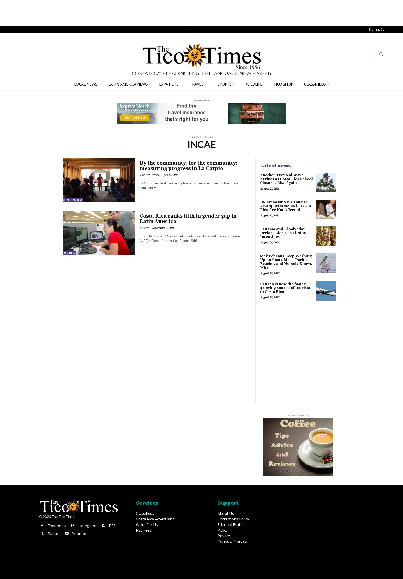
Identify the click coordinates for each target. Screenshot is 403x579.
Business (69, 252)
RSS (112, 526)
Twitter (54, 533)
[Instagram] (73, 526)
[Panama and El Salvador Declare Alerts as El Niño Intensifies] (326, 236)
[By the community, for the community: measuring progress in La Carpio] (99, 180)
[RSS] (103, 526)
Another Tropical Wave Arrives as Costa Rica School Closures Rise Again (286, 179)
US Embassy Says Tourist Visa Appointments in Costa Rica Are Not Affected (285, 206)
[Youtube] (66, 534)
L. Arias (144, 228)
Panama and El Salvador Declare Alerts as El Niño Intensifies (283, 233)
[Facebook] (42, 526)
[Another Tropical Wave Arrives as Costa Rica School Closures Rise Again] (326, 182)
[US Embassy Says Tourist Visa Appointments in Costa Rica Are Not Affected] (326, 209)
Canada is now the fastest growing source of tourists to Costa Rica (285, 288)
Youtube (79, 533)
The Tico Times (149, 175)
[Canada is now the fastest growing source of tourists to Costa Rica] (326, 291)
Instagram (87, 526)
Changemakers (73, 199)
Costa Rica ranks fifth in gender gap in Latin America (188, 219)
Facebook (57, 526)
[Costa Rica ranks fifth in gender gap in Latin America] (99, 233)
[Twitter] (42, 534)
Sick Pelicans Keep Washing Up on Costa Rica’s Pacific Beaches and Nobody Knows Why (286, 262)
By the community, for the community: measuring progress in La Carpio (188, 166)
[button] (381, 54)
